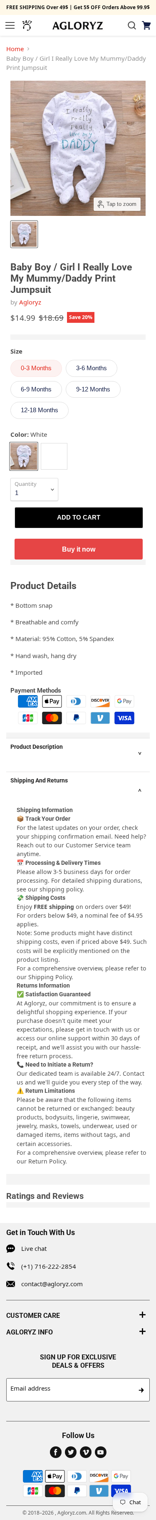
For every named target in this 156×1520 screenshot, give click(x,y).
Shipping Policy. (50, 977)
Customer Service (90, 845)
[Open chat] (27, 25)
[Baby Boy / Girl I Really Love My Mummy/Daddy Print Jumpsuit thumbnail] (24, 234)
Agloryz (30, 302)
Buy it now (78, 549)
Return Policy (46, 1161)
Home (15, 49)
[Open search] (131, 25)
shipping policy (61, 889)
